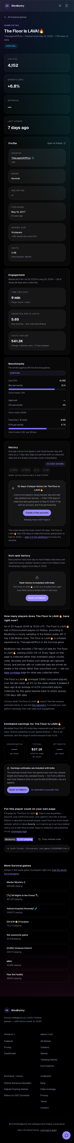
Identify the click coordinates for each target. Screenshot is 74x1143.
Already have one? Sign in (37, 519)
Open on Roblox (54, 143)
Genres (44, 1053)
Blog (42, 1083)
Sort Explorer (47, 1065)
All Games (45, 1041)
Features (8, 1041)
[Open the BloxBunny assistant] (66, 1135)
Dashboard (10, 1053)
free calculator (38, 705)
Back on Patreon (37, 597)
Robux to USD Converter (16, 1095)
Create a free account (37, 512)
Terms (43, 1101)
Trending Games (48, 1059)
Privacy (44, 1095)
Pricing (7, 1047)
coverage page (19, 831)
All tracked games (17, 17)
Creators (44, 1047)
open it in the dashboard (37, 537)
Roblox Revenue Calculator (18, 1083)
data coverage (12, 672)
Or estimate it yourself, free (45, 789)
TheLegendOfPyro (21, 157)
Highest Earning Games (16, 1089)
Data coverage (48, 1089)
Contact (44, 1107)
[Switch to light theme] (60, 6)
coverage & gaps (48, 1130)
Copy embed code (51, 839)
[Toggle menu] (67, 6)
